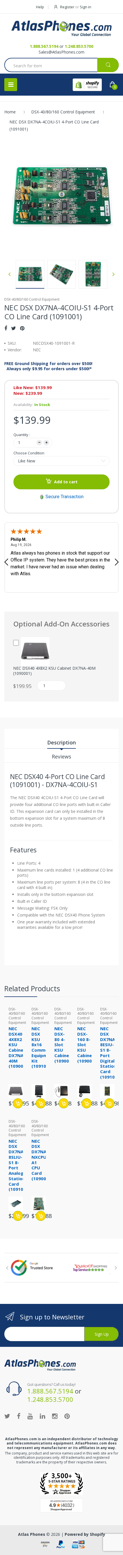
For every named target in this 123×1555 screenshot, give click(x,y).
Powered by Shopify (85, 1534)
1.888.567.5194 (44, 46)
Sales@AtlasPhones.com (61, 52)
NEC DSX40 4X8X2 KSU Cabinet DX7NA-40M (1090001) (54, 671)
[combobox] (61, 65)
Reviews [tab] (61, 756)
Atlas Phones (31, 1534)
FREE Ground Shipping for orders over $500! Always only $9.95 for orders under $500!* (48, 366)
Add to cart (66, 481)
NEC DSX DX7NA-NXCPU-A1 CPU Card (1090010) (42, 1159)
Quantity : (21, 434)
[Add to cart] (18, 1103)
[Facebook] (5, 328)
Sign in (85, 6)
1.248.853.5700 (79, 46)
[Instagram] (54, 1416)
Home (10, 112)
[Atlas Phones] (61, 28)
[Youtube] (30, 1416)
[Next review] (116, 562)
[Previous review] (6, 562)
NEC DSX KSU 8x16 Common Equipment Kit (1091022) (43, 1047)
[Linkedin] (42, 1416)
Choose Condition (28, 453)
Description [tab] (61, 742)
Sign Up (102, 1334)
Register (67, 6)
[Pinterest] (22, 328)
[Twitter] (13, 328)
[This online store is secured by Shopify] (87, 84)
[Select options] (109, 1103)
